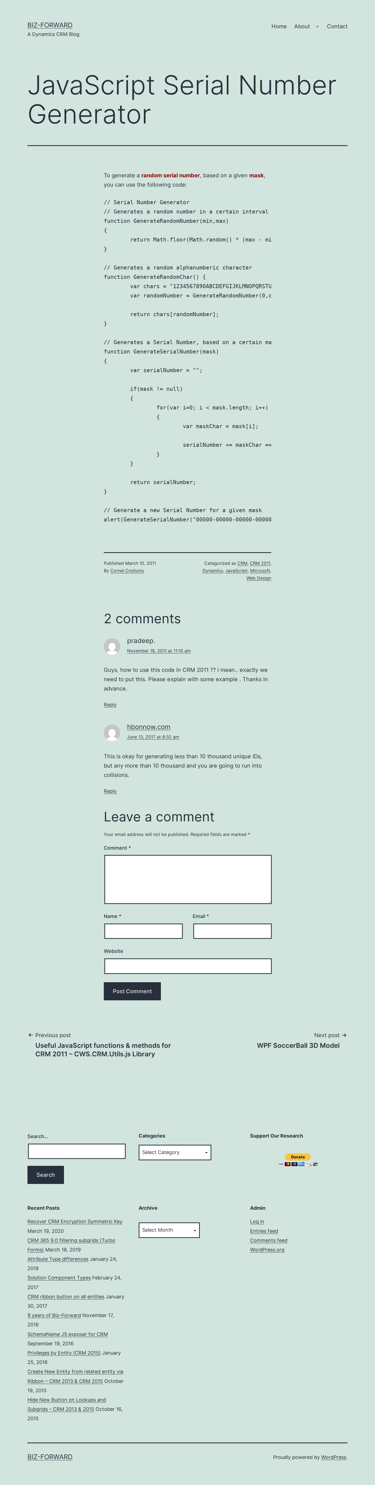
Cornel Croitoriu (127, 570)
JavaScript (236, 570)
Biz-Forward (49, 25)
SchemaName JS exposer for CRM (67, 1334)
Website (113, 951)
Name (112, 916)
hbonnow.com (148, 727)
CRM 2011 (260, 563)
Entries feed (264, 1231)
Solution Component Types (59, 1278)
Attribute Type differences (57, 1259)
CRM (242, 563)
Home (279, 26)
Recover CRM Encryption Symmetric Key (74, 1221)
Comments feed (268, 1240)
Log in (257, 1221)
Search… (37, 1136)
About (302, 26)
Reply (110, 705)
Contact (337, 26)
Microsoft (260, 570)
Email (201, 916)
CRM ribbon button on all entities (65, 1296)
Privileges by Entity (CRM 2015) (64, 1353)
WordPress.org (267, 1250)
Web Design (259, 578)
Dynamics (213, 570)
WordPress (333, 1457)
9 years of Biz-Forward (54, 1315)
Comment (117, 848)
